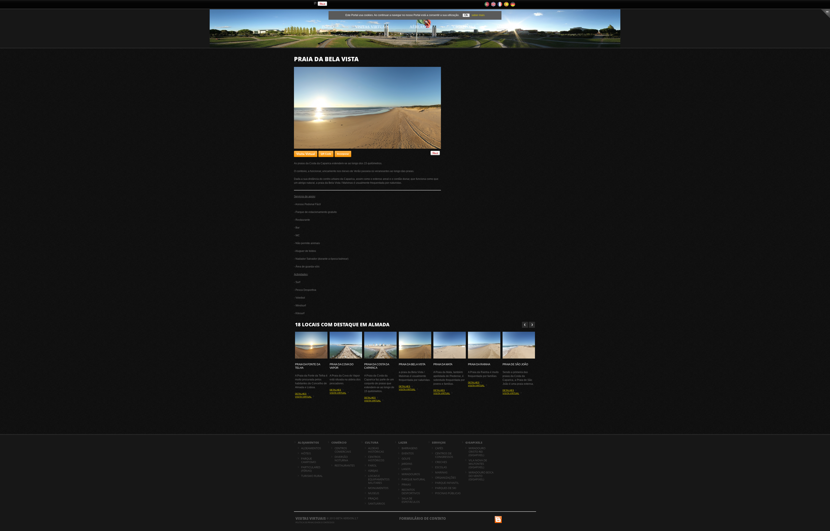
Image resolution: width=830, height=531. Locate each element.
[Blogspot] (498, 518)
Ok (466, 15)
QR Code (326, 154)
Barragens (409, 448)
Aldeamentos (311, 448)
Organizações (445, 477)
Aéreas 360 (421, 27)
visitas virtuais (372, 27)
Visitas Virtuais (310, 518)
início (328, 27)
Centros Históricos (376, 458)
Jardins (407, 463)
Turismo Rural (312, 476)
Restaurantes (345, 465)
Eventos (408, 453)
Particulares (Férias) (310, 468)
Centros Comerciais (343, 449)
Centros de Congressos (444, 455)
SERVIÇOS (439, 442)
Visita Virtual (305, 154)
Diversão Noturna (341, 458)
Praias (406, 484)
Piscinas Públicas (448, 493)
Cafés (439, 448)
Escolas (441, 467)
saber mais (478, 15)
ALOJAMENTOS (308, 442)
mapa (502, 27)
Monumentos (378, 488)
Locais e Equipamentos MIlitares (378, 479)
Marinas (441, 472)
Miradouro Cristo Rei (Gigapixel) (477, 451)
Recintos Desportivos (411, 491)
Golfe (406, 458)
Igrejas (373, 470)
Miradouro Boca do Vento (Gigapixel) (481, 476)
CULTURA (371, 442)
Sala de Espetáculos (411, 500)
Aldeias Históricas (376, 449)
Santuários (376, 503)
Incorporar (343, 154)
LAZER (402, 442)
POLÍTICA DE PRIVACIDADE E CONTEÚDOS (314, 522)
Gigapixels (464, 27)
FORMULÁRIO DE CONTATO (422, 518)
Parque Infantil (447, 482)
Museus (373, 493)
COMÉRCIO (338, 442)
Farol (372, 465)
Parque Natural (413, 479)
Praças (373, 498)
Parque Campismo (308, 460)
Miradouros (411, 474)
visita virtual (303, 397)
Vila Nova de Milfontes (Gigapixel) (478, 464)
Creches (441, 462)
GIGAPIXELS (473, 442)
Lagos (406, 469)
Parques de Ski (445, 488)
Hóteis (306, 453)
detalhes (300, 394)
